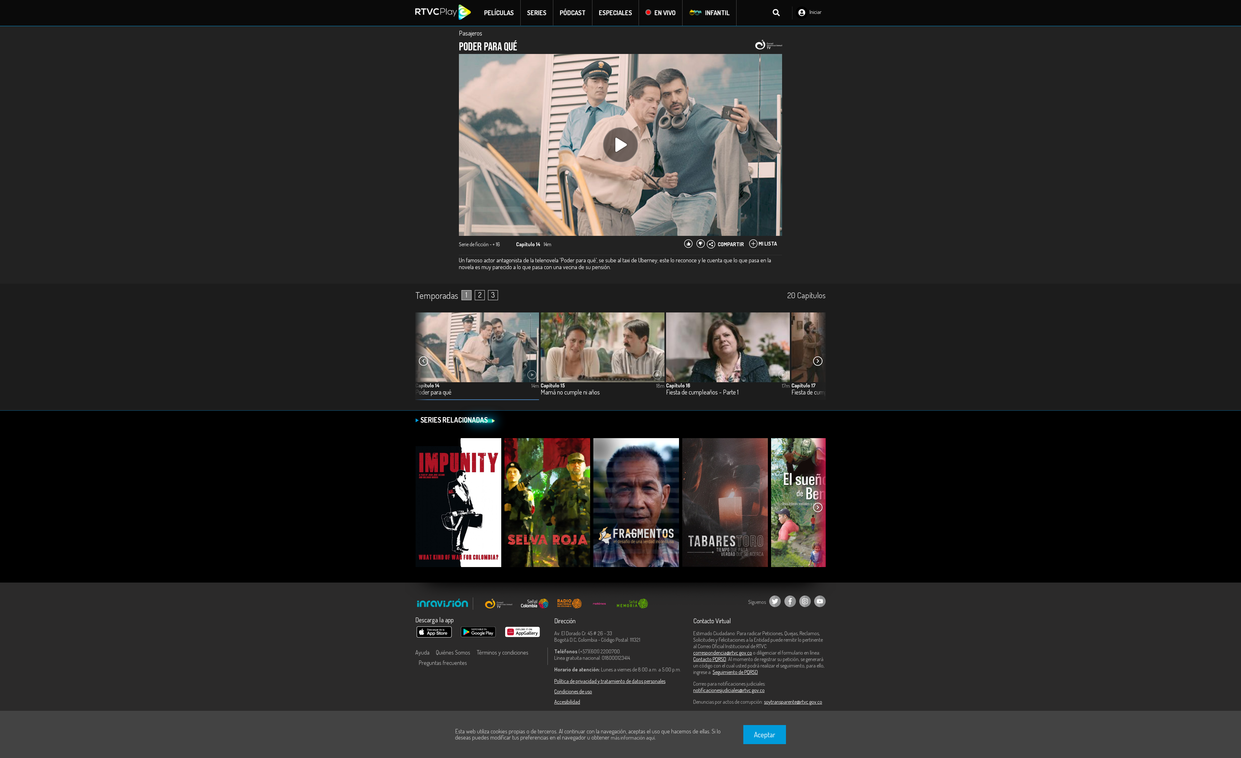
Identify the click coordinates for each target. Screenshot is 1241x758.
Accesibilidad (567, 702)
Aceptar (764, 734)
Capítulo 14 (427, 385)
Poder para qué (433, 392)
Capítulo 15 (553, 385)
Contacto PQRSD (709, 659)
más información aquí (633, 737)
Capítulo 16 (678, 385)
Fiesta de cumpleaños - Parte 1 (702, 392)
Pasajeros (470, 33)
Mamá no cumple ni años (570, 392)
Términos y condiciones (502, 652)
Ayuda (422, 652)
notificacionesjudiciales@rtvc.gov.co (729, 690)
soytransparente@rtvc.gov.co (793, 702)
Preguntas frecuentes (443, 662)
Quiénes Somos (453, 652)
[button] (817, 361)
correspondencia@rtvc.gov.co (722, 652)
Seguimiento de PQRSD (735, 672)
